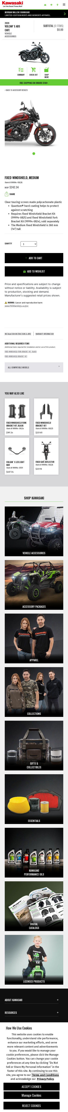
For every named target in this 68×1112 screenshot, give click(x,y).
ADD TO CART (35, 258)
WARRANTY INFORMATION (45, 334)
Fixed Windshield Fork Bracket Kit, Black (21, 351)
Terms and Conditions (45, 1075)
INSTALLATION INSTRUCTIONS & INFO (18, 334)
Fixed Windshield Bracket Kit (16, 356)
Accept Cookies (31, 1086)
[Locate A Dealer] (58, 5)
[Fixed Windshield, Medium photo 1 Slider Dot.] (34, 153)
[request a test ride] (52, 5)
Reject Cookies (31, 1105)
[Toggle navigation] (64, 4)
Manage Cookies (31, 1095)
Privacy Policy (45, 1078)
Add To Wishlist (36, 271)
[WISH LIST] (46, 5)
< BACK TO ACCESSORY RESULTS (16, 90)
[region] (34, 1067)
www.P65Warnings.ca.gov (16, 306)
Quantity (8, 243)
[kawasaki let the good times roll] (20, 4)
